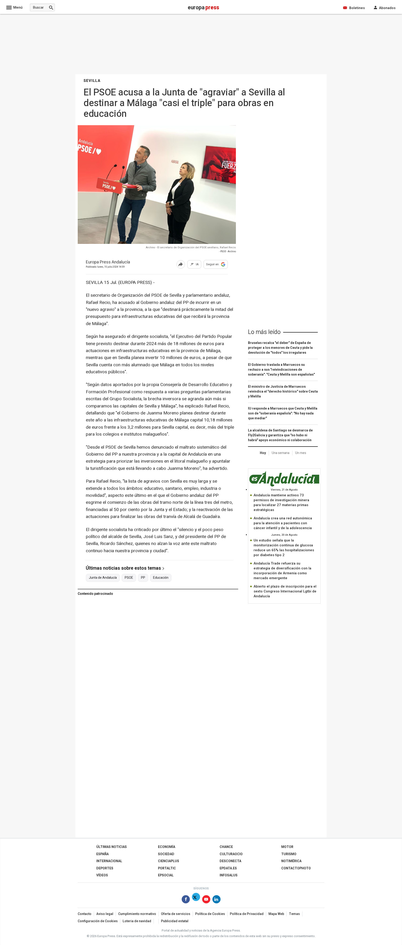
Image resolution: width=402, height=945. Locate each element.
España (102, 854)
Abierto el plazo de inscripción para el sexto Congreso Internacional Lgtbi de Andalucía (285, 591)
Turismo (288, 854)
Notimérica (291, 861)
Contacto (84, 913)
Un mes (300, 453)
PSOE (129, 577)
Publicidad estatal (174, 921)
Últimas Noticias (111, 846)
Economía (166, 846)
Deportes (104, 868)
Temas (294, 913)
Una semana (280, 453)
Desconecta (230, 861)
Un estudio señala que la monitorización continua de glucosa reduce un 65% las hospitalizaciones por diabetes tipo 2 (284, 548)
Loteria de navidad (137, 921)
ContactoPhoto (296, 868)
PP (143, 577)
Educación (160, 577)
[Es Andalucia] (284, 486)
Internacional (109, 861)
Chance (226, 846)
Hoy (263, 453)
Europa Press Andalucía (108, 262)
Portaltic (167, 868)
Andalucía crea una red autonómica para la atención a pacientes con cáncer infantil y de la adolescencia (283, 523)
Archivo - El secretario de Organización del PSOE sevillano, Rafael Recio (191, 247)
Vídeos (102, 875)
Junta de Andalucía (103, 577)
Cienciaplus (168, 861)
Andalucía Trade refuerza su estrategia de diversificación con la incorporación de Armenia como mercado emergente (282, 571)
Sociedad (166, 854)
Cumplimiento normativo (137, 913)
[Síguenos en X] (196, 900)
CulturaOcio (231, 854)
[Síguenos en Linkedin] (216, 900)
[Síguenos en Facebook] (186, 900)
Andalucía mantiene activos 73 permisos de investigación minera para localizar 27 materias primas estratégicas (281, 502)
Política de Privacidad (247, 913)
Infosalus (229, 875)
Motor (287, 846)
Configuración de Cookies (98, 921)
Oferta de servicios (175, 913)
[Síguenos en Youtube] (206, 900)
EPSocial (166, 875)
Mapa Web (276, 913)
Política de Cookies (210, 913)
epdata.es (228, 868)
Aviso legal (104, 913)
